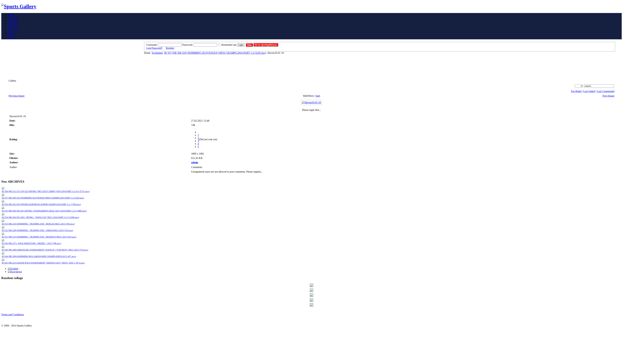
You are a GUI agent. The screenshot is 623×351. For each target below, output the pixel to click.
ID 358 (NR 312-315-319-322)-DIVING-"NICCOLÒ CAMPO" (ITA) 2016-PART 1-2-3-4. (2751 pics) (45, 191)
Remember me (228, 44)
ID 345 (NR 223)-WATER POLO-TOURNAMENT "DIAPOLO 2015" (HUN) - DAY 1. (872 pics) (43, 263)
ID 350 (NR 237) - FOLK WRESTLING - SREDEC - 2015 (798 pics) (31, 243)
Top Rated (576, 91)
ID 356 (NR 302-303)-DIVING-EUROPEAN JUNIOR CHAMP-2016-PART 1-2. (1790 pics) (41, 204)
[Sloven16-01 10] (311, 102)
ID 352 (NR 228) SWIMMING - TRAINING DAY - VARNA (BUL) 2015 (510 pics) (37, 230)
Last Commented (605, 91)
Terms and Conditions (12, 314)
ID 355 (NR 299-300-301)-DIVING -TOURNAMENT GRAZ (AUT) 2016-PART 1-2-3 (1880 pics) (44, 211)
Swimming (157, 53)
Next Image (608, 95)
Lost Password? (154, 48)
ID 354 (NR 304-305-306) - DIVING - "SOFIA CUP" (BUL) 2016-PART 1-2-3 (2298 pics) (40, 217)
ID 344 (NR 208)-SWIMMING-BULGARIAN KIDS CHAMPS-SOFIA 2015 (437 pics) (39, 256)
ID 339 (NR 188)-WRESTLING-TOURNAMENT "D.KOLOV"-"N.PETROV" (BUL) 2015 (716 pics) (45, 250)
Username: (151, 44)
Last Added (589, 91)
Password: (187, 44)
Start (317, 95)
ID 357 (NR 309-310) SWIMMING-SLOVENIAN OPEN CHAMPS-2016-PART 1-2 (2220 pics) (215, 53)
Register (170, 48)
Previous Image (16, 95)
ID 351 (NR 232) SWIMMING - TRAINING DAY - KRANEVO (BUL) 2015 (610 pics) (39, 237)
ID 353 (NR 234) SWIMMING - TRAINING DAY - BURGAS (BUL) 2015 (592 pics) (38, 224)
